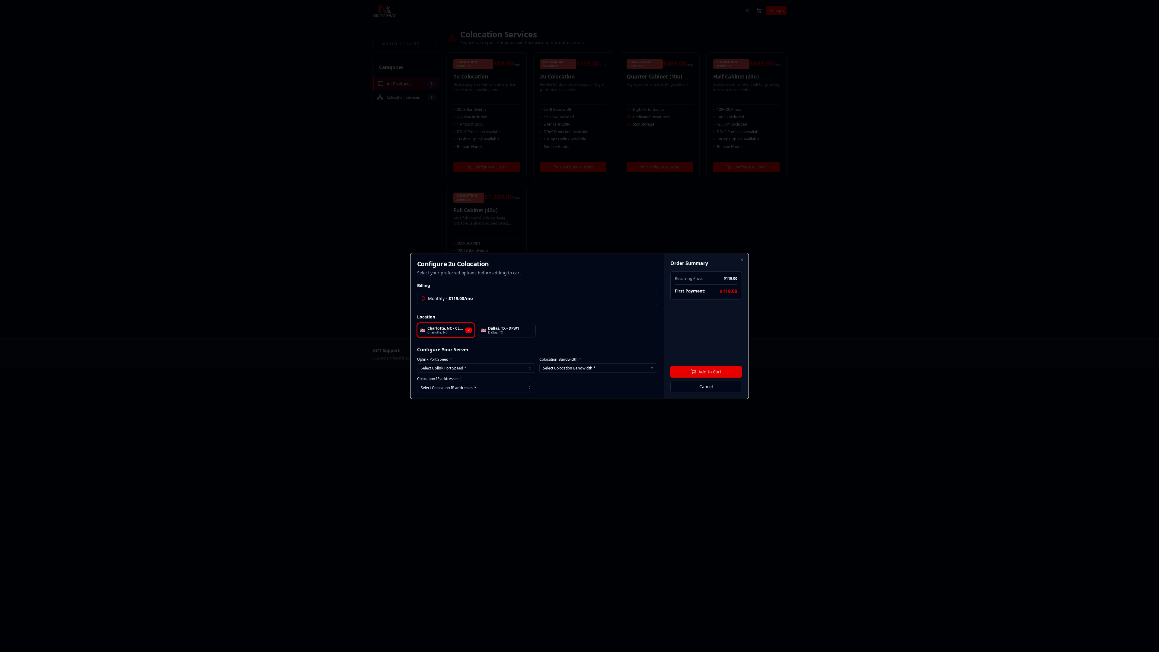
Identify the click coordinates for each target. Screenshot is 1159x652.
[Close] (742, 259)
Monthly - (450, 298)
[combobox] (476, 368)
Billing (423, 285)
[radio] (423, 298)
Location (426, 317)
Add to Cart (709, 372)
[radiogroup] (537, 298)
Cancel (706, 386)
